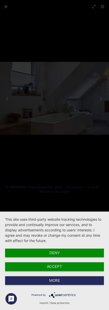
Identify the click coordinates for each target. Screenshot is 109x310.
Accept (54, 266)
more (54, 280)
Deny (54, 252)
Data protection (60, 302)
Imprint (44, 302)
